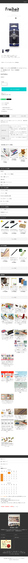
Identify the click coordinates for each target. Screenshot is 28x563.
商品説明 (4, 116)
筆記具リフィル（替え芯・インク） (12, 55)
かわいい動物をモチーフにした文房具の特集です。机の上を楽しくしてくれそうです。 (21, 311)
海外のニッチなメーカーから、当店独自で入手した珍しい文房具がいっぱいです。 (21, 379)
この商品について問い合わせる (7, 109)
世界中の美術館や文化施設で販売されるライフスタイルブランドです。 (7, 445)
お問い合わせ (17, 537)
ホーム (2, 55)
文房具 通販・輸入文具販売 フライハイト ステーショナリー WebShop (14, 558)
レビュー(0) (23, 116)
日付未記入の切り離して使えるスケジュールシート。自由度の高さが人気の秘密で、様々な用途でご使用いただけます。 (7, 429)
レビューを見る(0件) (5, 103)
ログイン (16, 534)
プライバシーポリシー (15, 552)
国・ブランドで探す (7, 57)
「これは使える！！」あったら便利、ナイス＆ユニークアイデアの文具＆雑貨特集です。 (7, 322)
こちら (17, 506)
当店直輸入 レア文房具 (13, 56)
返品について (3, 93)
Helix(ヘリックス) (17, 57)
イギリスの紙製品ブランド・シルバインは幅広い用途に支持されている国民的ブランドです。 (7, 380)
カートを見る (3, 537)
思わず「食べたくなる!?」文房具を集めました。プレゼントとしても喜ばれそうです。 (7, 311)
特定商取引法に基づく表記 (6, 94)
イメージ (14, 116)
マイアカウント (3, 534)
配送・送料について (16, 551)
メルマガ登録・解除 (22, 552)
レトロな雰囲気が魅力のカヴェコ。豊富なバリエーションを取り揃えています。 (21, 337)
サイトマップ (3, 215)
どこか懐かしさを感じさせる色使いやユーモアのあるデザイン (7, 416)
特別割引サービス (4, 212)
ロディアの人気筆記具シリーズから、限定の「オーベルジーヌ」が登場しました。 (21, 417)
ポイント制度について (5, 209)
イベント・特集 (6, 56)
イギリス (12, 57)
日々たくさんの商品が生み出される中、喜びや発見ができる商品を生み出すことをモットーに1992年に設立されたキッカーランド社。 (7, 363)
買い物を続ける (4, 111)
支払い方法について (9, 551)
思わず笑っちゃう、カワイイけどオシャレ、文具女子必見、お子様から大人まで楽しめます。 (21, 322)
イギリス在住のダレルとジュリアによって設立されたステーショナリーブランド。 (7, 402)
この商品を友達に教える (6, 107)
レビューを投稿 (4, 104)
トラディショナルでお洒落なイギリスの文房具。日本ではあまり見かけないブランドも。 (7, 338)
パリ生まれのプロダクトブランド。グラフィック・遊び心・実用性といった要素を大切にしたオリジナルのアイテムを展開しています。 (21, 349)
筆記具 (5, 55)
